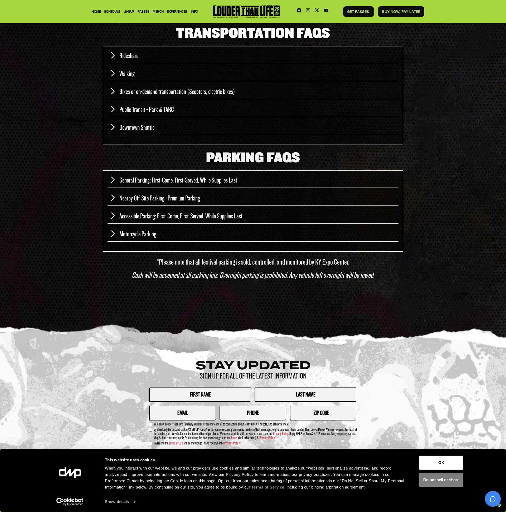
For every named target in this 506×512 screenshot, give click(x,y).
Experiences (177, 11)
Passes (143, 11)
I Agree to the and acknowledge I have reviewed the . (197, 443)
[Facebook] (300, 11)
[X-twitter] (318, 11)
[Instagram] (309, 11)
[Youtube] (327, 11)
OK (441, 462)
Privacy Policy (280, 433)
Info (194, 11)
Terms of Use (176, 443)
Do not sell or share (441, 479)
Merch (158, 11)
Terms (234, 437)
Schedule (112, 11)
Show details (117, 501)
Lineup (129, 11)
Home (96, 11)
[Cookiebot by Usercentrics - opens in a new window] (70, 502)
